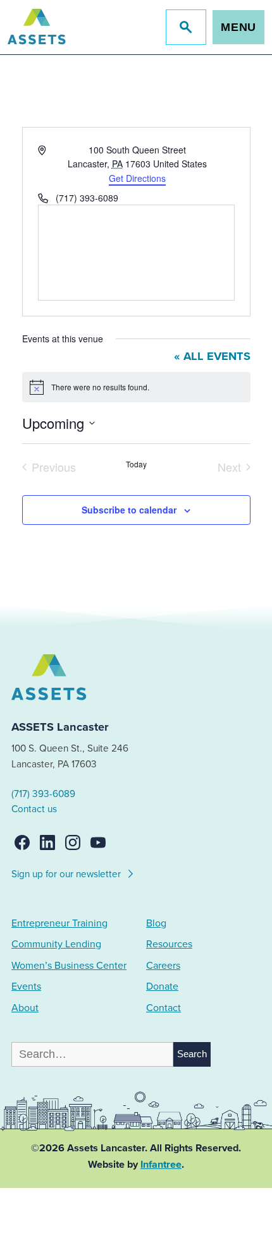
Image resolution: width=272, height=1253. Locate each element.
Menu (239, 27)
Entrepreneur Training (59, 923)
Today (136, 464)
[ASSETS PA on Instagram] (72, 842)
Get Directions (137, 178)
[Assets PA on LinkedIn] (47, 842)
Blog (156, 923)
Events (26, 986)
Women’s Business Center (69, 965)
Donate (162, 986)
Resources (169, 944)
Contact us (34, 809)
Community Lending (56, 944)
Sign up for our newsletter (67, 874)
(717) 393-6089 (43, 794)
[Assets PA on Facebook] (22, 842)
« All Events (212, 356)
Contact (163, 1008)
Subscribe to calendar (129, 509)
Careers (163, 965)
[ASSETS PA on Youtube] (98, 842)
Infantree (161, 1164)
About (25, 1008)
